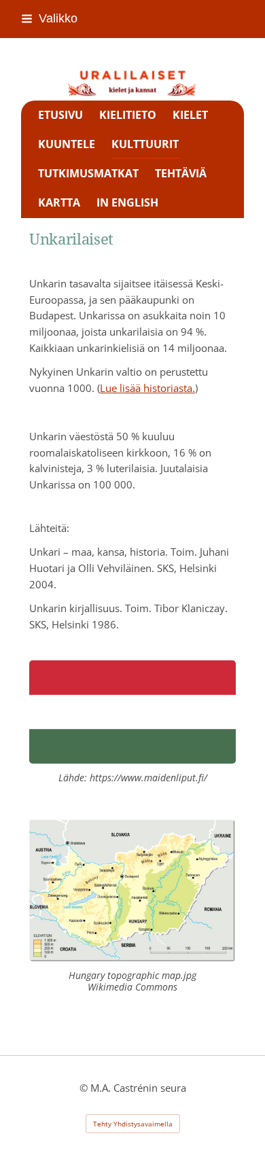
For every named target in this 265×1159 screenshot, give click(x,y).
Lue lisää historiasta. (147, 388)
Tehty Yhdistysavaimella (133, 1123)
